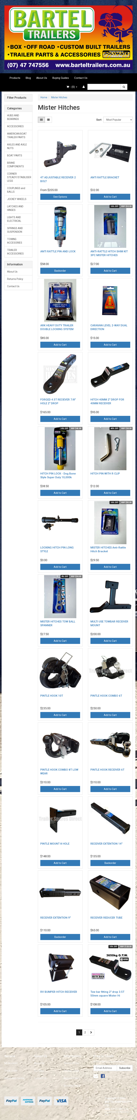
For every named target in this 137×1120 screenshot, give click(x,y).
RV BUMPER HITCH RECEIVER (58, 991)
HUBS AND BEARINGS (13, 117)
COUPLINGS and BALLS (16, 190)
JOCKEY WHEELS (16, 199)
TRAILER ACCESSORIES (15, 252)
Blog (28, 78)
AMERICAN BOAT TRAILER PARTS (17, 135)
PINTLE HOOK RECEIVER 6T (107, 769)
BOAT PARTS (14, 155)
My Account (11, 1063)
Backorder (60, 270)
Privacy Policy (71, 1070)
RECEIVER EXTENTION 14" (106, 843)
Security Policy (72, 1085)
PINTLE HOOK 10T (51, 695)
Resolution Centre (14, 1078)
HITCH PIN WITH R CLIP (105, 473)
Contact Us (80, 78)
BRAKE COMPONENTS (15, 164)
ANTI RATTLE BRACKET (104, 177)
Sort (98, 119)
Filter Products (16, 97)
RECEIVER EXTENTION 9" (55, 917)
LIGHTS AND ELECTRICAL (14, 219)
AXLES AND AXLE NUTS (17, 146)
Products (15, 78)
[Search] (123, 87)
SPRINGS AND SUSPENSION (15, 230)
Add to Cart (110, 196)
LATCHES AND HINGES (15, 208)
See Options (60, 196)
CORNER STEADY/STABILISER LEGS (19, 177)
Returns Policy (15, 279)
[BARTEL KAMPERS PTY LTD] (68, 36)
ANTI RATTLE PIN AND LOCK (57, 251)
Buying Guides (60, 78)
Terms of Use (71, 1063)
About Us (41, 78)
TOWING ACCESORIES (14, 241)
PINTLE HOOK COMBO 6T (106, 695)
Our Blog (39, 1070)
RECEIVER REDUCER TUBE (106, 917)
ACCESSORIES (15, 126)
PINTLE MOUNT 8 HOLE (54, 843)
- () (72, 86)
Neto (107, 1115)
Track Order (10, 1070)
